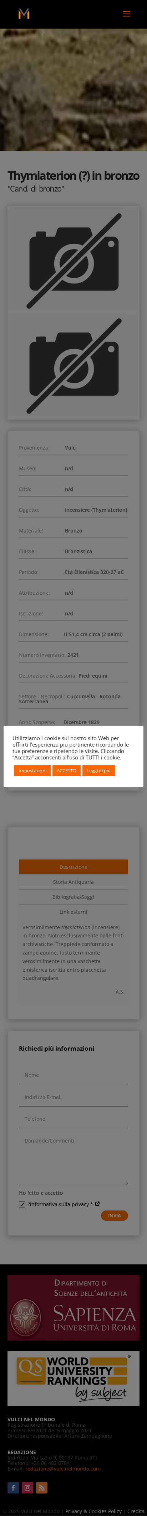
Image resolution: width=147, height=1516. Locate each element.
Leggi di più (99, 770)
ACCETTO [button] (66, 770)
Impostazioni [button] (32, 770)
